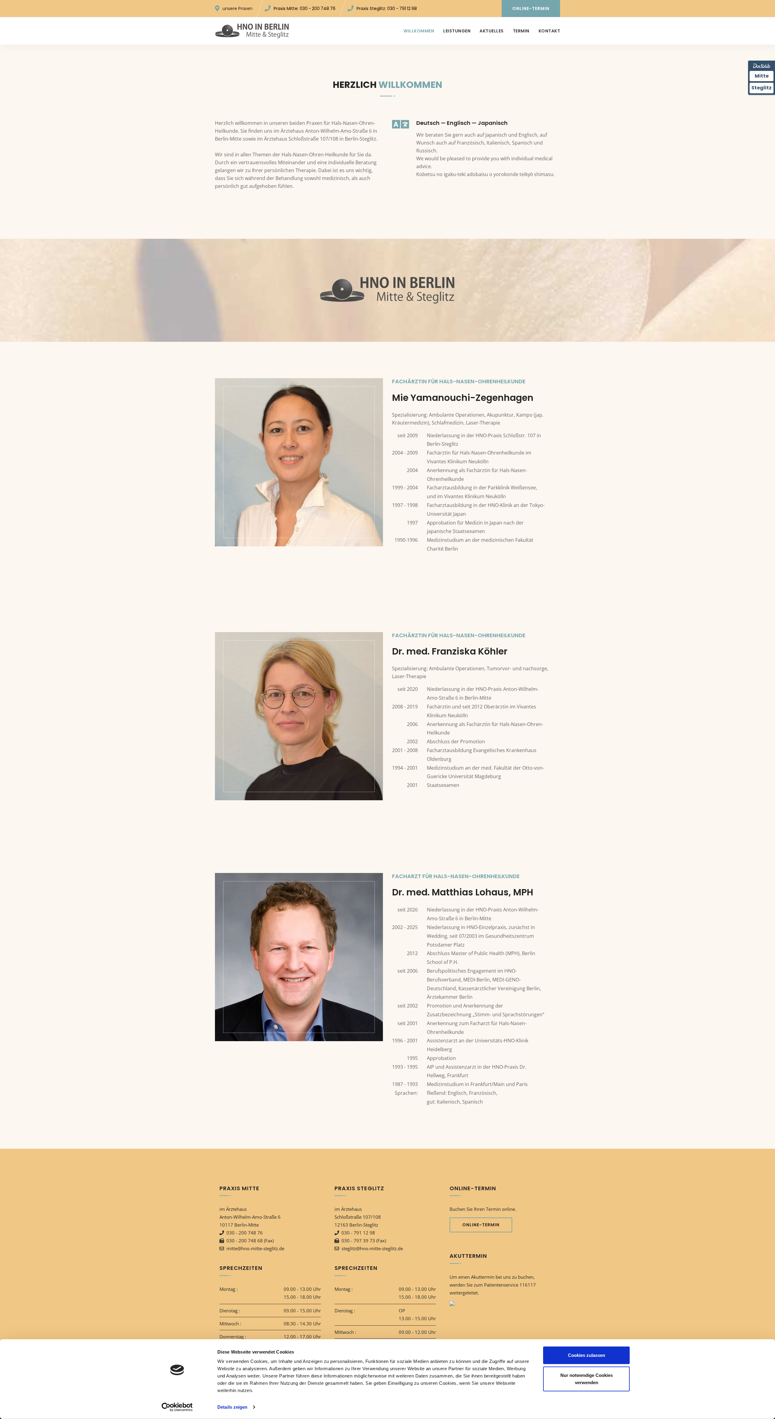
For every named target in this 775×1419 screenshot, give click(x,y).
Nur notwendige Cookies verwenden (586, 1378)
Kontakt (549, 31)
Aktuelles (492, 31)
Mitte (762, 75)
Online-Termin (530, 8)
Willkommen (419, 31)
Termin (521, 31)
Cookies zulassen (586, 1355)
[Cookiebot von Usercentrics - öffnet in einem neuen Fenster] (177, 1407)
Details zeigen (232, 1407)
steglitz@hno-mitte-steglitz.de (372, 1248)
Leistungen (456, 31)
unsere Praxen (237, 8)
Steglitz (761, 87)
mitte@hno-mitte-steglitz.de (255, 1248)
